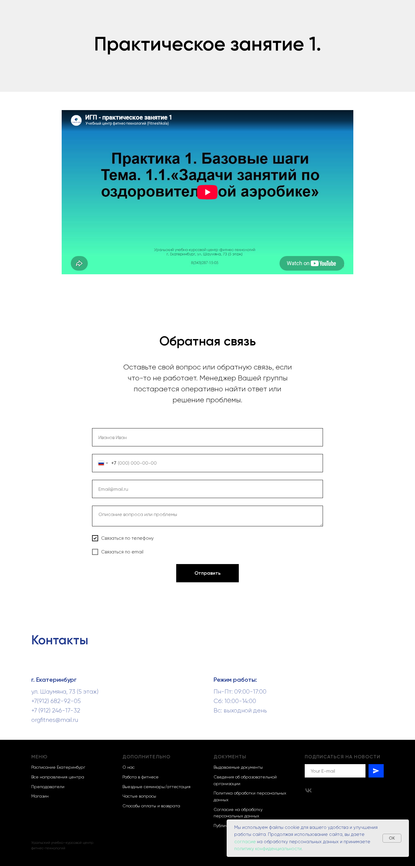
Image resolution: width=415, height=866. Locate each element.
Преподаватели (47, 786)
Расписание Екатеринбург (58, 767)
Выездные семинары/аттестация (156, 786)
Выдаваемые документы (238, 767)
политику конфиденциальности (268, 848)
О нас (128, 767)
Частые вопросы (139, 796)
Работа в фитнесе (140, 776)
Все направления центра (57, 776)
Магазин (40, 796)
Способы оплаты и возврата (151, 805)
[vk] (308, 790)
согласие (245, 841)
